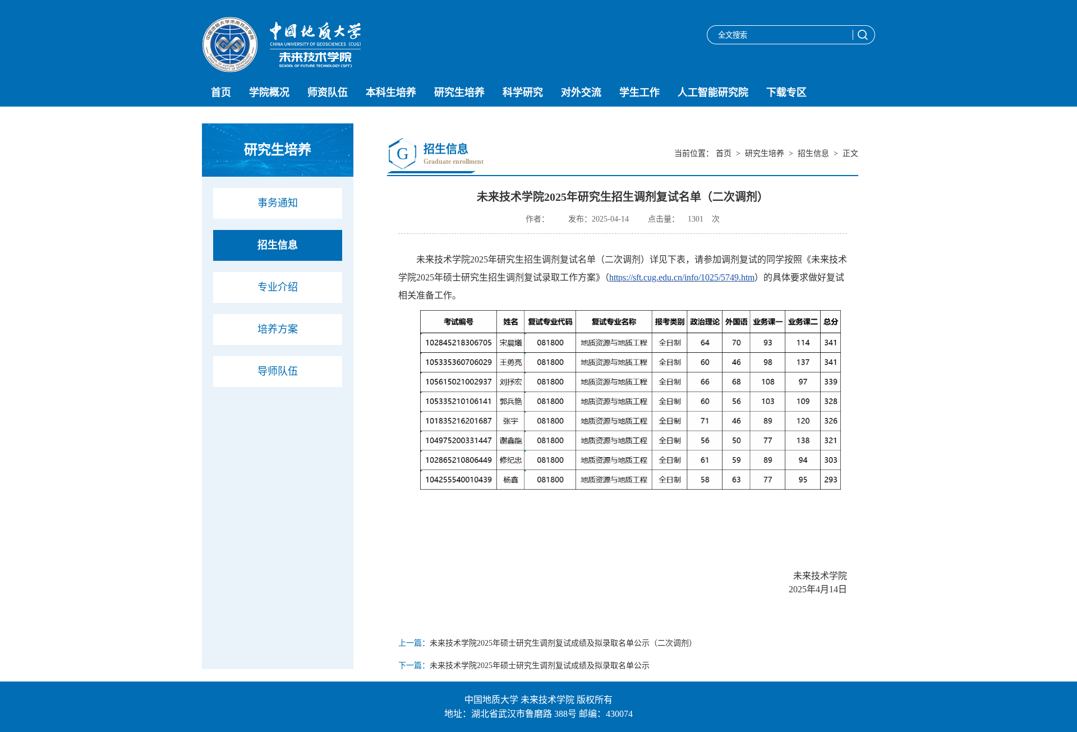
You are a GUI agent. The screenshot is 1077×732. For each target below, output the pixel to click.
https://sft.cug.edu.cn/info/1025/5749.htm (681, 277)
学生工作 (639, 92)
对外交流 (581, 92)
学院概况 (269, 92)
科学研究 (523, 92)
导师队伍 (277, 371)
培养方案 (277, 329)
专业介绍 (277, 287)
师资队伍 (327, 92)
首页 (221, 92)
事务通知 (277, 203)
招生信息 (277, 245)
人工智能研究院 (713, 92)
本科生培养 (391, 92)
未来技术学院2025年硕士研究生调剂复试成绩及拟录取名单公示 (540, 665)
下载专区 (786, 92)
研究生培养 (459, 92)
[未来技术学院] (281, 69)
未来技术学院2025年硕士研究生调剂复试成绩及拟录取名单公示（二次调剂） (563, 643)
